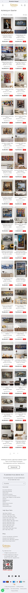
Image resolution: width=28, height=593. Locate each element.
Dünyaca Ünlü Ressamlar (9, 538)
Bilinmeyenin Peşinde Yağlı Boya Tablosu (20, 442)
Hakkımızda (5, 492)
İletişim (4, 501)
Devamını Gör (14, 467)
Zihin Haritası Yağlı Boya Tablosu (7, 442)
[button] (2, 5)
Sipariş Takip (6, 504)
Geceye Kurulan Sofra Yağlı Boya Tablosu (20, 333)
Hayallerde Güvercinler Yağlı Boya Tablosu (7, 225)
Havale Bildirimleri (7, 506)
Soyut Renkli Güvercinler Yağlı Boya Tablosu (20, 63)
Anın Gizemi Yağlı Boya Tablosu (20, 414)
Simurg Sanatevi (11, 586)
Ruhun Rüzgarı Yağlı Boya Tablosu (21, 387)
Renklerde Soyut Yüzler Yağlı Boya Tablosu (7, 171)
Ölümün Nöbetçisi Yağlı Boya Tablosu (20, 306)
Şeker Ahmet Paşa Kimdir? (9, 541)
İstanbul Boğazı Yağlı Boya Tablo (10, 520)
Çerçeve (4, 498)
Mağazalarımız (6, 500)
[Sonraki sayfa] (17, 453)
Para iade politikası (15, 588)
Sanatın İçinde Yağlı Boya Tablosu (21, 198)
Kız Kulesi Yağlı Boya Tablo (9, 516)
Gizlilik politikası (19, 586)
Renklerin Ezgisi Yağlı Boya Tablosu (21, 90)
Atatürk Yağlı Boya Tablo (8, 525)
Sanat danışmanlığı (7, 491)
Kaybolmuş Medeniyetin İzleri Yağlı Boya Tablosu (7, 252)
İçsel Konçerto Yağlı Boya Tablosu (21, 225)
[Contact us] (2, 590)
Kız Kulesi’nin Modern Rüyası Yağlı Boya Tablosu (21, 360)
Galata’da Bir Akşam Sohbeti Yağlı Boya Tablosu (20, 252)
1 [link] (10, 453)
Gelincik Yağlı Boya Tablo (9, 522)
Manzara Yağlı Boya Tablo (9, 523)
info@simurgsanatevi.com (10, 552)
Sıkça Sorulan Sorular (8, 503)
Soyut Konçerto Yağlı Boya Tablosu (7, 90)
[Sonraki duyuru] (25, 1)
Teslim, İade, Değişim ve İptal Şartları (11, 497)
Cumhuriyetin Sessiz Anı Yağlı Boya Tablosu (7, 36)
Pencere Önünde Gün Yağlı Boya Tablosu (20, 171)
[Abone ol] (23, 483)
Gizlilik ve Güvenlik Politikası (9, 495)
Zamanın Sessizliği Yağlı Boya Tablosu (7, 414)
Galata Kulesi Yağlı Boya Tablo (10, 517)
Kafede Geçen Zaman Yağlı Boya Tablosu (7, 360)
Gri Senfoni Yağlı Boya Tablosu (21, 144)
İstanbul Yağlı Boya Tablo (9, 514)
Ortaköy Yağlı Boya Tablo (8, 519)
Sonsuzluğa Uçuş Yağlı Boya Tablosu (7, 279)
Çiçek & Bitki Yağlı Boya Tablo (10, 528)
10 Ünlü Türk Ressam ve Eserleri (10, 536)
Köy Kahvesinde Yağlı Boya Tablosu (7, 333)
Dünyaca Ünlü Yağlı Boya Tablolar (11, 539)
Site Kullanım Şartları (8, 494)
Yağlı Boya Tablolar (7, 513)
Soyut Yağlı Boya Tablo (8, 526)
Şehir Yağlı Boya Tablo (8, 529)
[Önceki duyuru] (2, 1)
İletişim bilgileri (6, 588)
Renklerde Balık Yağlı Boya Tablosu (7, 117)
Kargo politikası (14, 590)
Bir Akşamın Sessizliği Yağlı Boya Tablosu (7, 198)
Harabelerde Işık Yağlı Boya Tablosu (21, 36)
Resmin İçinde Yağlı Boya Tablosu (21, 117)
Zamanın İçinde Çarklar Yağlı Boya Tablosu (7, 306)
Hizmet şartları (23, 588)
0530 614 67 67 (7, 550)
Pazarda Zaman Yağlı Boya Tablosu (7, 387)
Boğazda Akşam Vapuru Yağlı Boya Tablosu (7, 63)
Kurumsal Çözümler (7, 489)
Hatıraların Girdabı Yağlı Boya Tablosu (7, 144)
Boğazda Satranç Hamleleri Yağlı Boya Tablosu (21, 279)
